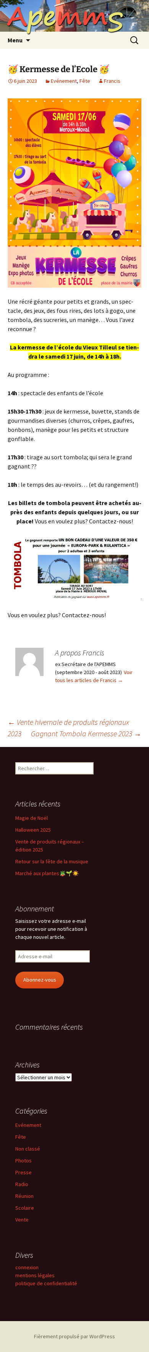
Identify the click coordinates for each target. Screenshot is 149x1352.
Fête (84, 80)
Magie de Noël (31, 817)
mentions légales (35, 1275)
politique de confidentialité (46, 1283)
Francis (112, 80)
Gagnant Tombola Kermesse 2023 (86, 733)
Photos (23, 1160)
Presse (23, 1172)
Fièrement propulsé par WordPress (74, 1336)
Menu (15, 40)
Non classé (27, 1148)
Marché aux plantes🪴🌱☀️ (47, 873)
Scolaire (24, 1207)
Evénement (64, 80)
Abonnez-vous (39, 979)
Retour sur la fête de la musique (51, 861)
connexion (27, 1267)
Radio (21, 1184)
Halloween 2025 (33, 829)
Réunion (24, 1196)
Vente (22, 1219)
